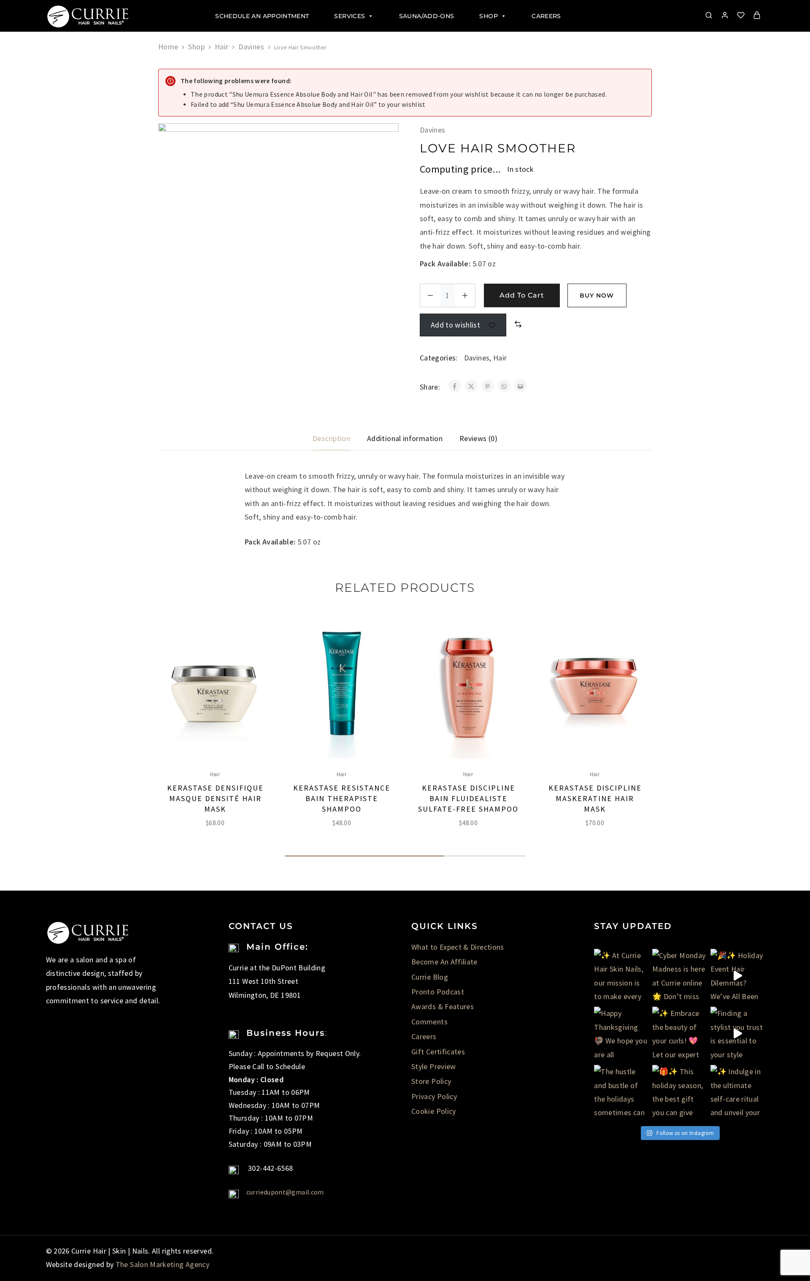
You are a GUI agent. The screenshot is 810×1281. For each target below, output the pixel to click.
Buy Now (597, 295)
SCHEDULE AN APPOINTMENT (262, 16)
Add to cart (522, 295)
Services (349, 16)
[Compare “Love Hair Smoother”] (518, 324)
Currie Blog (429, 977)
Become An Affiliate (444, 962)
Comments (429, 1021)
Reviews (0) (478, 438)
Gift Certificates (438, 1051)
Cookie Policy (433, 1111)
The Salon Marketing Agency (162, 1264)
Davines (251, 46)
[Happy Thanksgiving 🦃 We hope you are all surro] (621, 1034)
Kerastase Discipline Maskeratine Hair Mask (595, 798)
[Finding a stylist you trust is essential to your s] (737, 1034)
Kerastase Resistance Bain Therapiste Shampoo (341, 798)
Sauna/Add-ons (426, 16)
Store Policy (431, 1081)
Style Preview (433, 1066)
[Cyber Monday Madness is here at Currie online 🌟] (679, 976)
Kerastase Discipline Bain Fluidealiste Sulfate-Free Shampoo (468, 798)
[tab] (331, 439)
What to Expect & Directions (457, 947)
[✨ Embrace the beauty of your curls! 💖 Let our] (679, 1034)
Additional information (405, 438)
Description (331, 438)
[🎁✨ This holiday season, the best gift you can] (679, 1092)
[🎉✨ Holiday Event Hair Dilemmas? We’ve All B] (737, 976)
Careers (546, 16)
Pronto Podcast (437, 992)
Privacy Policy (434, 1096)
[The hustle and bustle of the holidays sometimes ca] (621, 1092)
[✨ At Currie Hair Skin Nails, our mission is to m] (621, 976)
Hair (221, 46)
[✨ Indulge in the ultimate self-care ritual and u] (737, 1092)
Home (168, 46)
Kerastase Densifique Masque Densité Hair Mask (215, 798)
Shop (488, 16)
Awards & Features (442, 1006)
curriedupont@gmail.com (285, 1192)
